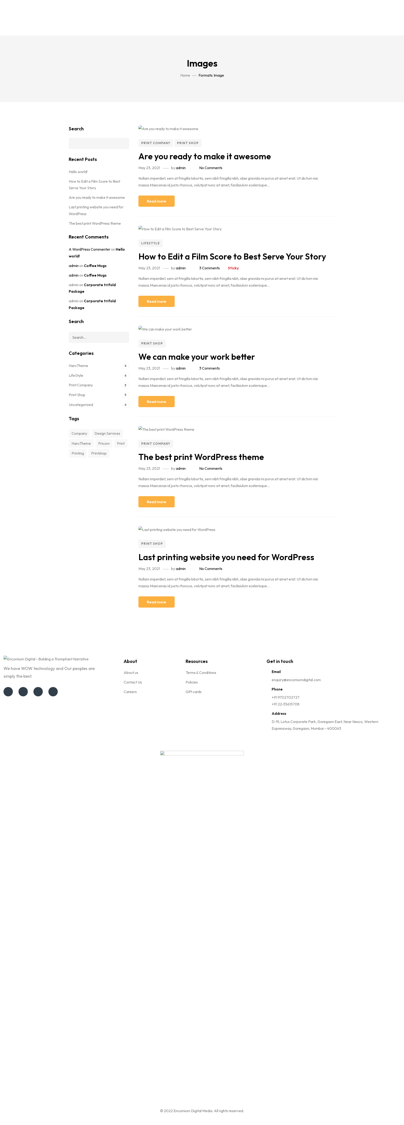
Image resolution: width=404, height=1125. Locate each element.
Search (76, 129)
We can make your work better (196, 356)
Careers (130, 691)
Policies (192, 682)
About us (131, 672)
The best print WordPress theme (201, 457)
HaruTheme (78, 365)
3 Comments (209, 268)
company (79, 433)
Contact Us (133, 682)
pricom (104, 443)
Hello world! (78, 171)
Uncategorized (81, 404)
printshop (99, 453)
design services (107, 433)
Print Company (155, 143)
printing (78, 453)
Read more (156, 201)
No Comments (210, 167)
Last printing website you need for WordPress (226, 557)
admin (181, 167)
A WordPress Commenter (89, 249)
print (121, 443)
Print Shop (188, 143)
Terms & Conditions (201, 672)
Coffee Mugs (95, 265)
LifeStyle (150, 243)
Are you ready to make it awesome (204, 156)
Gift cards (194, 691)
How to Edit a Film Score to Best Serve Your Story (232, 256)
